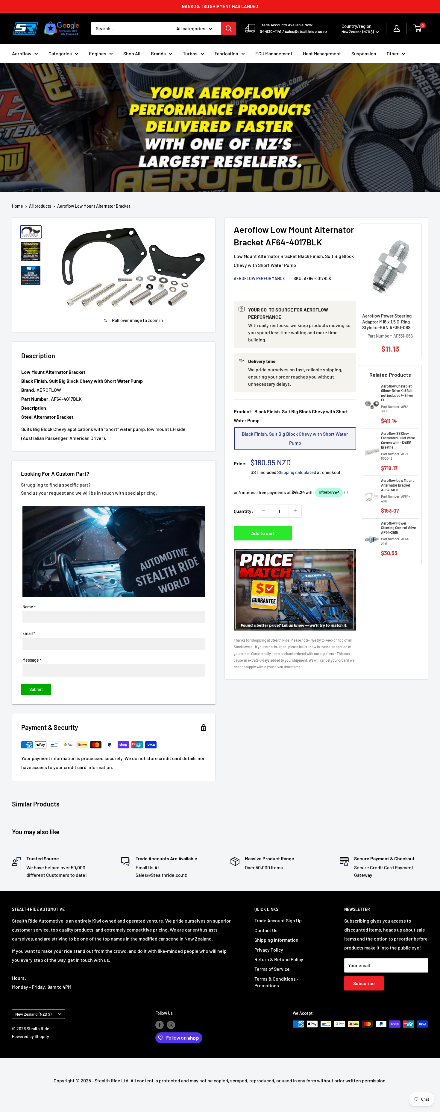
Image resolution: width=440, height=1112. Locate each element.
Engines (97, 53)
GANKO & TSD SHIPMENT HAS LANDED (220, 6)
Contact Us (265, 930)
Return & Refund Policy (278, 959)
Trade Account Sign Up (278, 920)
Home (17, 206)
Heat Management (322, 53)
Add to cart (262, 533)
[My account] (397, 28)
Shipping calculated (296, 472)
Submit (36, 689)
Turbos (190, 53)
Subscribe (364, 983)
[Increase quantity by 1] (295, 511)
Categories (60, 53)
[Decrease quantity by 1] (263, 511)
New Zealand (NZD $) (33, 1014)
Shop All (131, 53)
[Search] (228, 28)
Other (393, 53)
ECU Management (273, 53)
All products (40, 206)
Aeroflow (21, 53)
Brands (158, 53)
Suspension (363, 53)
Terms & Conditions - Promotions (276, 982)
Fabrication (226, 53)
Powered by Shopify (30, 1036)
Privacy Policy (268, 950)
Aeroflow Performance (259, 278)
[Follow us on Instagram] (171, 1024)
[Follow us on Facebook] (159, 1024)
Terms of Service (272, 969)
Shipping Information (276, 940)
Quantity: (243, 511)
